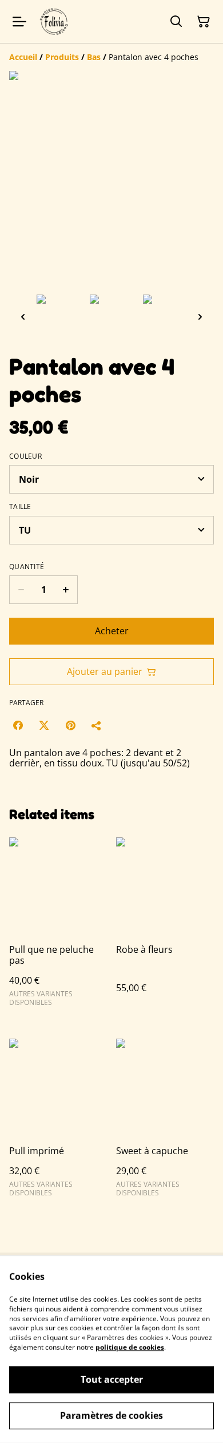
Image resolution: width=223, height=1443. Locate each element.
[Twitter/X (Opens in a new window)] (44, 725)
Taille (20, 507)
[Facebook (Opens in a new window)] (17, 725)
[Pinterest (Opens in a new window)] (70, 725)
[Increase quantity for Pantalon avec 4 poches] (66, 589)
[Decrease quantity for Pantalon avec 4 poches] (21, 589)
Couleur (25, 456)
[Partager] (96, 725)
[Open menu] (19, 21)
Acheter (112, 631)
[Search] (176, 21)
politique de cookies (129, 1347)
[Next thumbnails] (200, 317)
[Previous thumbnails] (23, 317)
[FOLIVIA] (54, 21)
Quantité (26, 567)
